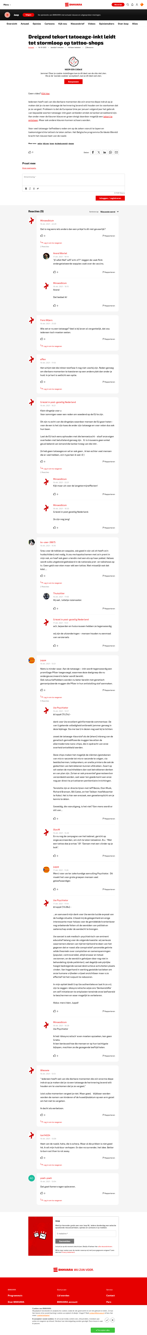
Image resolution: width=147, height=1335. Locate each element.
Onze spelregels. (29, 168)
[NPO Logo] (142, 5)
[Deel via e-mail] (116, 152)
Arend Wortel (60, 253)
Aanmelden (64, 1241)
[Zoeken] (127, 4)
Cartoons (50, 23)
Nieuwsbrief (77, 23)
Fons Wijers (46, 320)
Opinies (37, 23)
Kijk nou (62, 23)
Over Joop (123, 23)
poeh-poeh (46, 1178)
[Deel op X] (98, 152)
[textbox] (73, 180)
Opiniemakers (106, 23)
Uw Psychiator (60, 707)
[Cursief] (30, 189)
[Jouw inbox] (132, 4)
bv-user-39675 (48, 542)
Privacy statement (68, 1252)
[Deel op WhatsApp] (110, 152)
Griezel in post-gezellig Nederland (58, 402)
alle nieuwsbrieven (105, 1246)
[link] (40, 143)
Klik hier (45, 93)
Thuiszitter (59, 593)
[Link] (38, 189)
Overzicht (12, 23)
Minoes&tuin (47, 220)
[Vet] (26, 189)
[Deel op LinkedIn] (104, 152)
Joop (16, 14)
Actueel (25, 23)
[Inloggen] (137, 4)
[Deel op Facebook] (93, 152)
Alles (135, 23)
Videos (91, 23)
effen (43, 359)
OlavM (56, 829)
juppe (43, 660)
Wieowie (44, 1070)
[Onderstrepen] (34, 189)
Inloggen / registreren (110, 198)
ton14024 (45, 1135)
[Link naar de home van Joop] (7, 15)
